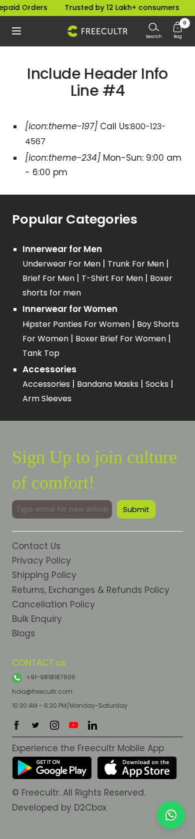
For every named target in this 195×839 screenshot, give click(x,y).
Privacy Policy (41, 560)
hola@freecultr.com (42, 691)
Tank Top (41, 353)
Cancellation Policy (53, 604)
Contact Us (36, 546)
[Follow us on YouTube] (73, 725)
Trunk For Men (137, 264)
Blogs (23, 633)
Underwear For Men (62, 264)
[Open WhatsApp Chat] (171, 815)
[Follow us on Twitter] (35, 725)
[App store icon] (137, 763)
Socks (158, 384)
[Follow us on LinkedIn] (92, 725)
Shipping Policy (44, 575)
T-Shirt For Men (113, 278)
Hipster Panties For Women (77, 324)
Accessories (47, 384)
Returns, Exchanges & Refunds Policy (91, 590)
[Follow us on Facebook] (16, 725)
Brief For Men (49, 278)
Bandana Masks (108, 384)
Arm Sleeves (47, 398)
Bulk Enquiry (37, 619)
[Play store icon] (52, 763)
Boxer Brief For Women (122, 338)
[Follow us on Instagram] (54, 725)
